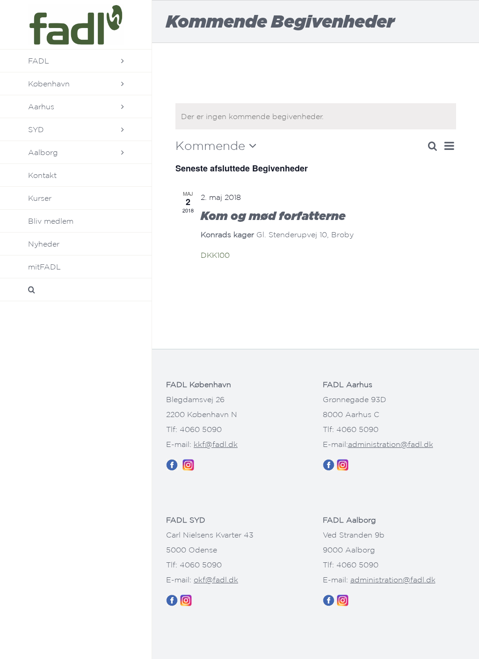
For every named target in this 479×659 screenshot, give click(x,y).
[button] (76, 289)
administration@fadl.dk (390, 444)
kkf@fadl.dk (216, 444)
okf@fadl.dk (216, 579)
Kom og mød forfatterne (273, 215)
